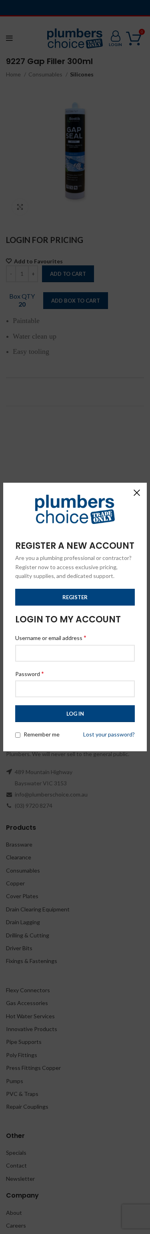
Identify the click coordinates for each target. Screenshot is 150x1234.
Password (29, 673)
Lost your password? (109, 734)
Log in (75, 713)
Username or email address (50, 637)
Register (75, 597)
